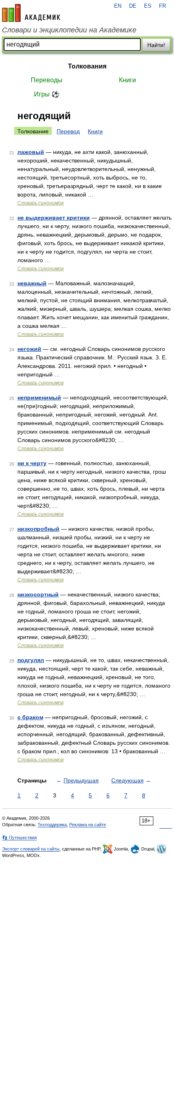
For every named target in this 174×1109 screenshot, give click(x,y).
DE (132, 6)
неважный (32, 283)
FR (162, 6)
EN (117, 6)
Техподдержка (52, 824)
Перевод (68, 131)
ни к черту (32, 463)
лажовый (30, 152)
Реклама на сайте (87, 824)
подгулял (30, 660)
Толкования (87, 66)
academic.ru (31, 13)
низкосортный (38, 594)
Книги (127, 80)
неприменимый (39, 397)
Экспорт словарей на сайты (30, 848)
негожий (29, 349)
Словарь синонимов (40, 203)
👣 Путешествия (19, 837)
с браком (30, 717)
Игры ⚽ (46, 94)
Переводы (46, 80)
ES (147, 6)
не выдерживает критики (53, 217)
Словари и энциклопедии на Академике (69, 30)
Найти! (156, 45)
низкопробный (38, 529)
